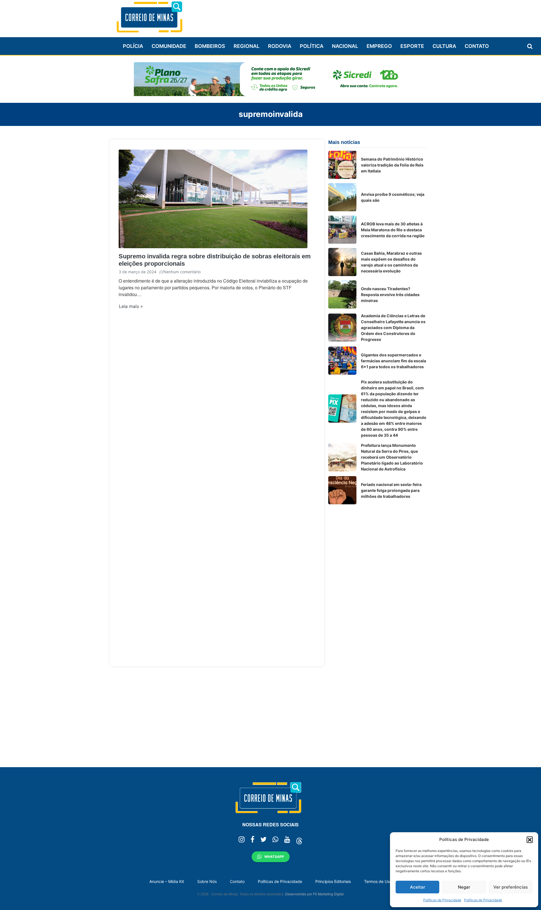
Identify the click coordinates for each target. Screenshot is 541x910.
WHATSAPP (274, 856)
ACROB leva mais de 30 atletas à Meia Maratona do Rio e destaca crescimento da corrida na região (393, 229)
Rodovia (279, 46)
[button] (530, 839)
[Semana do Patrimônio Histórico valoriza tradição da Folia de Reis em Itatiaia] (342, 165)
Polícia (133, 46)
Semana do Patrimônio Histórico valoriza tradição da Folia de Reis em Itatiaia (392, 165)
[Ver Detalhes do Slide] (270, 79)
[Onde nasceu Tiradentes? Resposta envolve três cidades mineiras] (342, 294)
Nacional (345, 46)
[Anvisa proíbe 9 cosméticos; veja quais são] (342, 197)
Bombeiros (210, 46)
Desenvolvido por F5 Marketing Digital (314, 893)
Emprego (379, 46)
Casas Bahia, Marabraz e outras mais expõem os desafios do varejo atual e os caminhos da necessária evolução (391, 262)
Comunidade (169, 46)
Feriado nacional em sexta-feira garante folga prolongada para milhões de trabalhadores (391, 490)
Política (311, 46)
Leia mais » (131, 306)
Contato (477, 46)
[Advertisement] (324, 16)
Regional (247, 46)
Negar (464, 887)
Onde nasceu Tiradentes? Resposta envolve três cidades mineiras (390, 294)
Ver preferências (510, 887)
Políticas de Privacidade (442, 900)
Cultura (444, 46)
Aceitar (417, 887)
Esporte (412, 46)
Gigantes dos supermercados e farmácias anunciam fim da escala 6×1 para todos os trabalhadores (393, 360)
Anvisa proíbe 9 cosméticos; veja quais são (392, 197)
